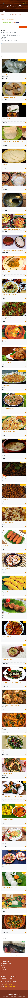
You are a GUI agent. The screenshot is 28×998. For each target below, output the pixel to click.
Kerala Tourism (4, 14)
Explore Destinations (6, 963)
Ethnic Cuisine (14, 14)
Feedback (3, 969)
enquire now (23, 26)
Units (20, 14)
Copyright (10, 994)
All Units (3, 965)
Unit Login (3, 967)
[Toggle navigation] (4, 11)
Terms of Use (17, 994)
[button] (11, 955)
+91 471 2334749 (7, 984)
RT (9, 14)
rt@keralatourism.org (9, 986)
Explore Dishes (5, 961)
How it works (4, 971)
